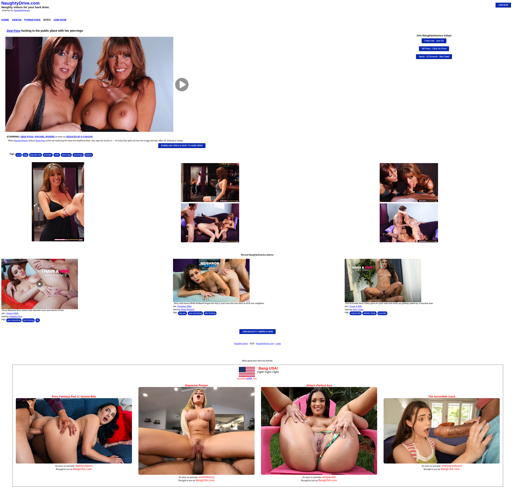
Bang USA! (268, 368)
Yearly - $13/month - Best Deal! (434, 56)
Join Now (59, 19)
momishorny (206, 477)
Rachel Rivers (45, 136)
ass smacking (13, 320)
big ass (182, 313)
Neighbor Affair (184, 306)
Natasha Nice (16, 316)
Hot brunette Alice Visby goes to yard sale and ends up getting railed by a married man (389, 303)
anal (18, 155)
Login (278, 343)
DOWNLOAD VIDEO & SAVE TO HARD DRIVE (182, 145)
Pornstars (32, 19)
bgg (25, 155)
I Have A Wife (12, 313)
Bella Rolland (187, 309)
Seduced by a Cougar (79, 137)
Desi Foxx (13, 30)
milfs (57, 155)
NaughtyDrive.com (20, 3)
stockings (78, 155)
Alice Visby (358, 309)
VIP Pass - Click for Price (434, 48)
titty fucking (210, 313)
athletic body (369, 313)
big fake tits (35, 155)
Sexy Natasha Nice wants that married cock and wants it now (33, 310)
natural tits (355, 313)
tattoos (89, 155)
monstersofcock (452, 465)
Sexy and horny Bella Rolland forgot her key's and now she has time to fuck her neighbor (219, 303)
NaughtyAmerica (22, 10)
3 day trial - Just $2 (434, 40)
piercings (66, 155)
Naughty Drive (241, 343)
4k (37, 320)
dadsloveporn (84, 465)
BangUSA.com (82, 468)
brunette (48, 155)
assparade (329, 477)
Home (5, 19)
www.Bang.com (247, 378)
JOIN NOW (503, 5)
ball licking (28, 320)
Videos (17, 19)
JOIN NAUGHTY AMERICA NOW (257, 331)
